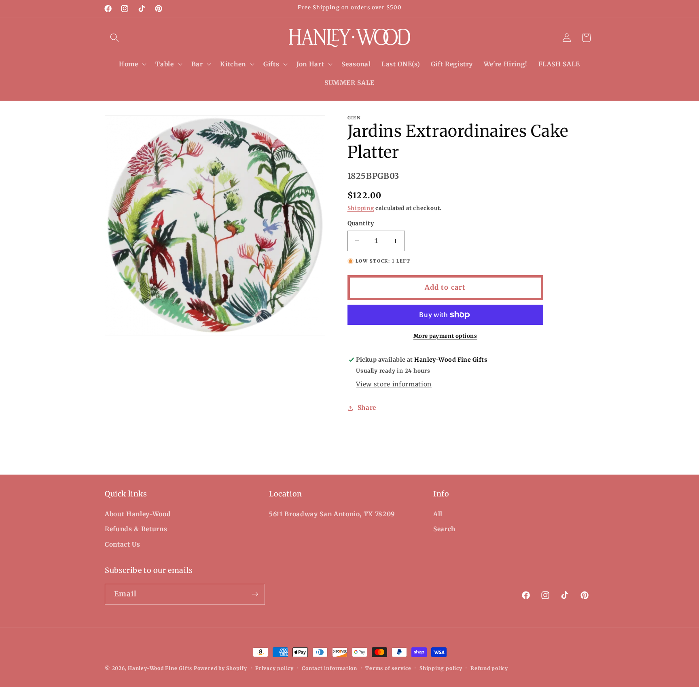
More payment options (445, 336)
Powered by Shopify (220, 668)
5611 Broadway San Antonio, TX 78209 (332, 514)
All (438, 514)
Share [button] (367, 407)
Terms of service (388, 668)
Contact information (329, 668)
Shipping (360, 208)
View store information (394, 384)
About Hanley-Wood (138, 514)
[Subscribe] (255, 594)
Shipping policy (440, 668)
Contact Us (122, 544)
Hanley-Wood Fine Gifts (160, 668)
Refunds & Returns (136, 529)
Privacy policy (274, 668)
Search (444, 529)
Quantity (360, 223)
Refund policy (489, 668)
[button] (114, 37)
